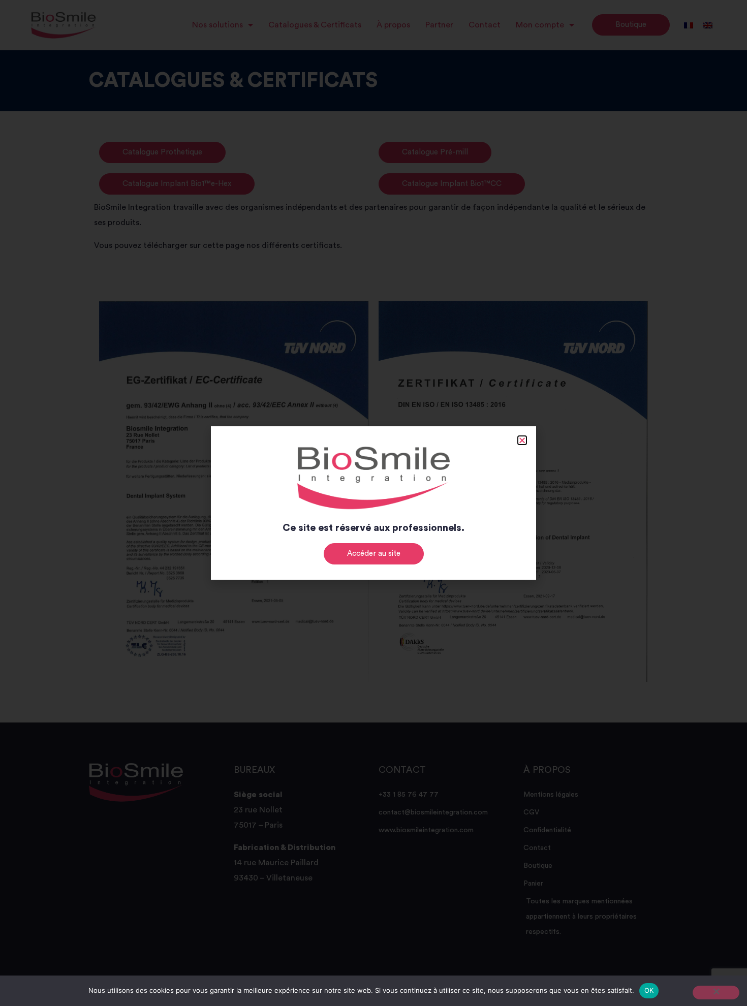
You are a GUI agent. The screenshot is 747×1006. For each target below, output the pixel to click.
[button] (522, 440)
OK (649, 990)
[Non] (716, 992)
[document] (373, 503)
